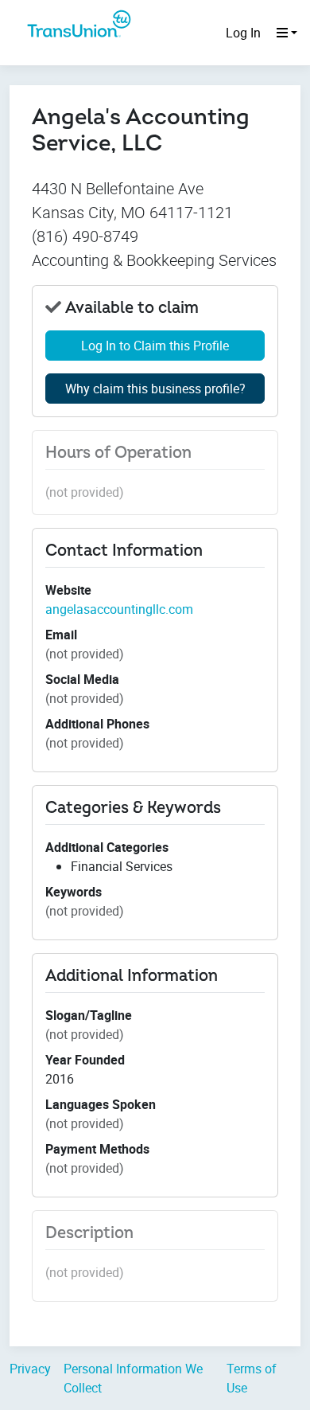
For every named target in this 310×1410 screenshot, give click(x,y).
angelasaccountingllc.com (119, 609)
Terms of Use (252, 1378)
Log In (243, 32)
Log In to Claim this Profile (155, 345)
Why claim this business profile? (155, 388)
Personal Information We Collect (133, 1378)
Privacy (30, 1368)
